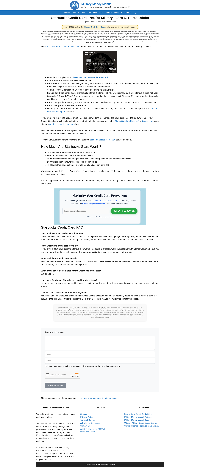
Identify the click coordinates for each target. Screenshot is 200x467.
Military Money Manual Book (136, 420)
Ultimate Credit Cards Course (95, 27)
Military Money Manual (96, 4)
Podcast (109, 13)
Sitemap (83, 414)
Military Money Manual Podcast (138, 417)
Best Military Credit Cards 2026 (138, 414)
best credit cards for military (102, 140)
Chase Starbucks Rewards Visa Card (62, 46)
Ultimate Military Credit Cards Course (140, 423)
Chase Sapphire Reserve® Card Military (141, 426)
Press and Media (87, 432)
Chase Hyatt (148, 121)
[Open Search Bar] (134, 12)
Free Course (92, 13)
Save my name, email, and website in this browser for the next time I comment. (84, 366)
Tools (83, 13)
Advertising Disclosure (90, 423)
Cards (74, 13)
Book (101, 13)
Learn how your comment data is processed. (98, 398)
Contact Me (85, 426)
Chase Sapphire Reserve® (94, 204)
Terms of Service (87, 420)
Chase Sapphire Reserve (127, 121)
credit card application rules (62, 124)
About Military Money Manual (92, 429)
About (126, 13)
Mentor (67, 13)
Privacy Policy (86, 417)
